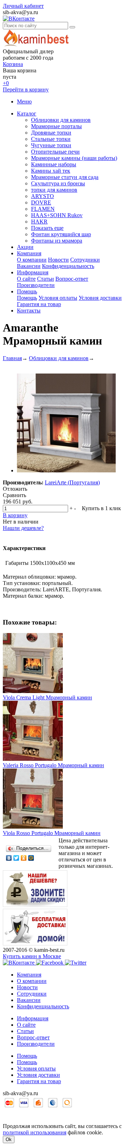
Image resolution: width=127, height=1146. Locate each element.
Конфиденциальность (68, 266)
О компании (32, 260)
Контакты (29, 311)
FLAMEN (43, 209)
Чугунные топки (51, 145)
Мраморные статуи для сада (64, 177)
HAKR (39, 222)
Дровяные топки (51, 133)
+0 (6, 83)
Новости (58, 260)
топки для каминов (54, 190)
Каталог (26, 114)
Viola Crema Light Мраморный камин (47, 697)
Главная (12, 358)
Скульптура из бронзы (58, 183)
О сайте (26, 279)
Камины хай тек (50, 171)
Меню (24, 102)
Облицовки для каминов (61, 120)
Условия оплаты (57, 298)
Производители (36, 285)
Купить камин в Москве (32, 956)
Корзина (13, 64)
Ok (9, 1139)
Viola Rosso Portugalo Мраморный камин (52, 833)
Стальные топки (51, 139)
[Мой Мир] (31, 858)
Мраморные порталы (56, 126)
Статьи (45, 279)
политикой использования (34, 1132)
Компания (29, 253)
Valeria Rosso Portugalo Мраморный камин (53, 765)
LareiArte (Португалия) (72, 482)
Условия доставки (100, 298)
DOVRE (41, 202)
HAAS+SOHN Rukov (57, 215)
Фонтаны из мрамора (56, 241)
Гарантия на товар (39, 304)
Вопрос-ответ (71, 279)
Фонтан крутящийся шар (61, 234)
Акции (25, 247)
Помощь (27, 291)
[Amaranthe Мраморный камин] (66, 470)
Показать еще (47, 228)
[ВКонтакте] (9, 858)
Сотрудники (85, 260)
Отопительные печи (55, 152)
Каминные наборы (53, 164)
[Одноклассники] (24, 858)
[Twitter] (16, 858)
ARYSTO (42, 196)
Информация (32, 272)
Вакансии (29, 266)
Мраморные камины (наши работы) (74, 158)
